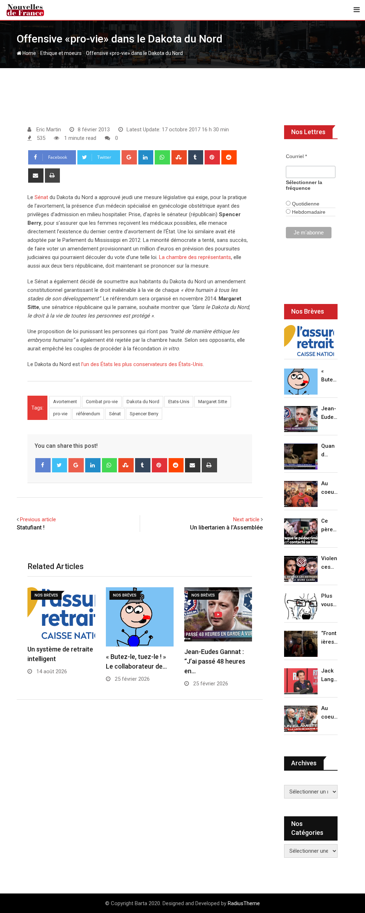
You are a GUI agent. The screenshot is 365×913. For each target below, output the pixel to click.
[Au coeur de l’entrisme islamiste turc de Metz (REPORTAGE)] (301, 719)
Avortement (65, 401)
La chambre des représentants (195, 257)
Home (28, 53)
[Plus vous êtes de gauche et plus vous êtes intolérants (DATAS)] (301, 606)
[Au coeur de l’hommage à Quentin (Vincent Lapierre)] (301, 494)
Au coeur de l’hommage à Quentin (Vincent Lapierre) (329, 488)
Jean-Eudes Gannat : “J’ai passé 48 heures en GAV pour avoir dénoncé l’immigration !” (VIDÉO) (329, 413)
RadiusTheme (244, 903)
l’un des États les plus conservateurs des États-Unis (142, 364)
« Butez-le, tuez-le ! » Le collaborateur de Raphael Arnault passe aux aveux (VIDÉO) (329, 376)
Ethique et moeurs (61, 53)
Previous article (38, 519)
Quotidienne (305, 204)
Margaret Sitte (212, 401)
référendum (88, 413)
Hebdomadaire (308, 212)
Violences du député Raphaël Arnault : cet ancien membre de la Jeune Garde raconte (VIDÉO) (329, 563)
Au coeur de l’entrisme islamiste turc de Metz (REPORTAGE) (329, 713)
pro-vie (60, 413)
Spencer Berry (144, 413)
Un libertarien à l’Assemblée (226, 527)
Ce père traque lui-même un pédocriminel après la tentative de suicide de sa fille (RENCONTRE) (329, 526)
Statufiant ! (31, 527)
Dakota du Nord (143, 401)
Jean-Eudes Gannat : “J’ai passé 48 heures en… (214, 661)
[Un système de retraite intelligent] (309, 340)
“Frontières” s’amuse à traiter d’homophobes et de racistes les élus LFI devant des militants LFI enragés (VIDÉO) (329, 638)
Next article (246, 519)
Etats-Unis (178, 401)
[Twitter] (59, 465)
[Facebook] (43, 465)
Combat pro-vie (102, 401)
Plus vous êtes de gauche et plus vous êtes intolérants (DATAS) (329, 601)
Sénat (41, 197)
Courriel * (296, 156)
